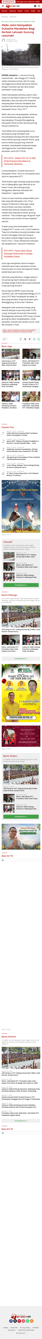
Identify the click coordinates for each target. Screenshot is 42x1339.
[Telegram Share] (34, 339)
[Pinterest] (19, 1321)
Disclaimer (12, 1330)
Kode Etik (14, 1328)
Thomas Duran (10, 39)
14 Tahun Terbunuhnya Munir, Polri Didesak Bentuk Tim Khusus (22, 474)
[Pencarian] (39, 6)
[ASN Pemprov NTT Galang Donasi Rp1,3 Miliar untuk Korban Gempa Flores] (11, 354)
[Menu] (3, 6)
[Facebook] (11, 1321)
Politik (33, 21)
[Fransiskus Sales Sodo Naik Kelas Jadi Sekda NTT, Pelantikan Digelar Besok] (31, 396)
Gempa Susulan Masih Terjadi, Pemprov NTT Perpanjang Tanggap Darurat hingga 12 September (30, 384)
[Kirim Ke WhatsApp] (38, 339)
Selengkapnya (20, 585)
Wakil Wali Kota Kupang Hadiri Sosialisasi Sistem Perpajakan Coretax (22, 434)
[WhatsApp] (27, 1321)
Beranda (5, 21)
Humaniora (19, 21)
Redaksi (36, 1328)
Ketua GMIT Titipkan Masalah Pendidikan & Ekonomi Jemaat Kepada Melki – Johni (23, 442)
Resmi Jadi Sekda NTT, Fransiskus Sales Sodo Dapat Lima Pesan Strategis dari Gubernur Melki (31, 363)
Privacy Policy (25, 1328)
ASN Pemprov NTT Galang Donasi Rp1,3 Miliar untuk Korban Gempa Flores (9, 363)
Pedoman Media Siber (26, 1330)
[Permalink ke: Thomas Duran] (3, 40)
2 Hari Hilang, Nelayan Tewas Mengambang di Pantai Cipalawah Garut (23, 466)
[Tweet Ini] (25, 339)
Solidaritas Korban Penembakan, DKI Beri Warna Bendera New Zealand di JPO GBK (22, 450)
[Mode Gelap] (35, 6)
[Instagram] (23, 1321)
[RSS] (31, 1321)
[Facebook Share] (20, 339)
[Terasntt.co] (12, 6)
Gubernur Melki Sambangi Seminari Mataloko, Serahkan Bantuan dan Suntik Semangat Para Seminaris (9, 406)
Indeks (5, 1328)
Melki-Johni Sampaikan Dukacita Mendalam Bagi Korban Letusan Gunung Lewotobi (19, 331)
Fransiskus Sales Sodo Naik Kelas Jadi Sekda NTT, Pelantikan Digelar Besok (31, 406)
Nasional (27, 21)
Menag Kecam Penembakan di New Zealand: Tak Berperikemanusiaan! (23, 458)
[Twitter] (15, 1321)
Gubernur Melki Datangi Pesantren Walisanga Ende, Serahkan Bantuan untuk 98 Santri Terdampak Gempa (11, 384)
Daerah (11, 21)
